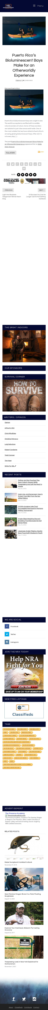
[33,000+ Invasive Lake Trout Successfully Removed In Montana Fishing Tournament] (11, 509)
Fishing (18, 80)
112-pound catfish (23, 748)
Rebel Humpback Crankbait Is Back (18, 862)
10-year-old (8, 748)
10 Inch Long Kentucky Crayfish (16, 742)
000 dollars (26, 732)
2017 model (34, 758)
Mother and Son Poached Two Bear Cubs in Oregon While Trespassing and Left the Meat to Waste (30, 483)
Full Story (10, 152)
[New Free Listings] (24, 710)
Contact (36, 1007)
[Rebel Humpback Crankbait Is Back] (24, 847)
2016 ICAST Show (21, 758)
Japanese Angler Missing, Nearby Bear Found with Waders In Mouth (30, 532)
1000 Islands (8, 755)
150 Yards (22, 751)
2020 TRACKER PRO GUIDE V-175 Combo (17, 764)
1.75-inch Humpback (27, 735)
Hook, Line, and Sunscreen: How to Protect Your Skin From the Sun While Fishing (30, 496)
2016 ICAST (7, 758)
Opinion (7, 422)
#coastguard (9, 729)
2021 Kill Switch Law (11, 767)
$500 (5, 732)
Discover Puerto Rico (12, 88)
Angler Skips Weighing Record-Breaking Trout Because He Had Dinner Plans (30, 521)
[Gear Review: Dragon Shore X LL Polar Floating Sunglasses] (24, 879)
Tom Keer (8, 460)
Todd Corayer (10, 455)
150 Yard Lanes (9, 751)
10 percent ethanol (11, 745)
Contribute (28, 1007)
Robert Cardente (11, 450)
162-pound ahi (35, 751)
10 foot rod (21, 739)
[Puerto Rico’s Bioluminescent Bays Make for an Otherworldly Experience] (24, 31)
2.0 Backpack (8, 739)
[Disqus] (24, 235)
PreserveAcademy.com (16, 815)
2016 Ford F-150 (30, 755)
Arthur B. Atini (9, 428)
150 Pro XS (37, 748)
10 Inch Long (34, 739)
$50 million (34, 729)
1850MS (19, 755)
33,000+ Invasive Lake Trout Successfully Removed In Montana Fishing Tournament (30, 508)
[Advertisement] (24, 579)
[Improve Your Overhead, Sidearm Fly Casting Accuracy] (24, 913)
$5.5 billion (22, 729)
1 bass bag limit (10, 735)
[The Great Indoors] (24, 346)
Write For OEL (10, 466)
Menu (40, 6)
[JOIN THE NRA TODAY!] (24, 674)
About (11, 1007)
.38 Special (14, 732)
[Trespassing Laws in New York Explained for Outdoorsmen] (24, 947)
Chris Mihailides (10, 433)
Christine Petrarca (11, 439)
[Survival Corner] (24, 395)
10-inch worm (28, 745)
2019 (11, 761)
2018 (5, 761)
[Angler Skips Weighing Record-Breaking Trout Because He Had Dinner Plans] (11, 521)
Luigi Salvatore (10, 444)
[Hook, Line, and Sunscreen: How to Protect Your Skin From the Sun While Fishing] (11, 497)
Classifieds (19, 1007)
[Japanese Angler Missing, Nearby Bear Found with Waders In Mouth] (11, 534)
